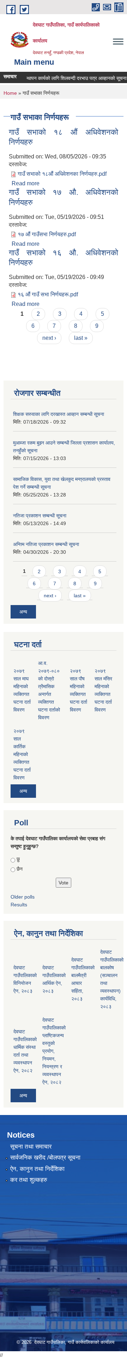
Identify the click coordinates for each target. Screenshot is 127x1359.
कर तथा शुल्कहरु (28, 1180)
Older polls (23, 897)
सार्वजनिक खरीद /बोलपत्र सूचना (45, 1157)
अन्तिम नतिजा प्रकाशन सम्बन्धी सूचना (46, 544)
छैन (20, 869)
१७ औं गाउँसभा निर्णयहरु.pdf (47, 234)
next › (49, 338)
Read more (26, 183)
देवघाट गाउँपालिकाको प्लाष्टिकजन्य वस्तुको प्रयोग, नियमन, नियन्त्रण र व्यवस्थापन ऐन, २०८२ (54, 1051)
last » (80, 338)
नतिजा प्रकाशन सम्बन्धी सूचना (39, 515)
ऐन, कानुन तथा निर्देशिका (37, 1169)
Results (19, 904)
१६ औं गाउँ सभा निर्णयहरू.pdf (48, 294)
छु (18, 859)
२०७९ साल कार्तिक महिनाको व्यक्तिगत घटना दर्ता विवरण (22, 754)
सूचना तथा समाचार (31, 1146)
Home (10, 93)
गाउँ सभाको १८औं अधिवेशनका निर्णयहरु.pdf (62, 174)
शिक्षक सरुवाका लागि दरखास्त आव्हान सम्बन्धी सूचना (58, 414)
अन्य (23, 612)
